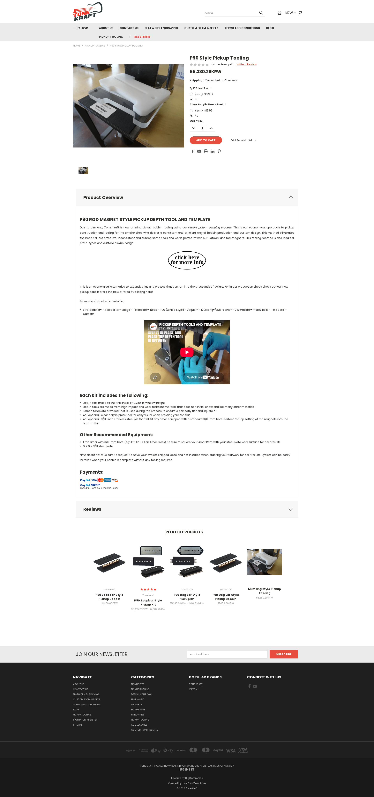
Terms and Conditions (242, 28)
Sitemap (77, 724)
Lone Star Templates (194, 783)
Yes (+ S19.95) (204, 110)
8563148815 (142, 37)
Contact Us (129, 28)
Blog (270, 28)
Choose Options (109, 565)
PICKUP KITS (137, 684)
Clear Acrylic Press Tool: (208, 104)
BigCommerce (194, 778)
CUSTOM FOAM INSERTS (144, 729)
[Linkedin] (212, 151)
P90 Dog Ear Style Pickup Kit (187, 597)
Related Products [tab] (184, 532)
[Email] (199, 151)
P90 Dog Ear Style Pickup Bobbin (226, 597)
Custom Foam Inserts (201, 28)
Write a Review (247, 64)
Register (92, 719)
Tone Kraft (196, 684)
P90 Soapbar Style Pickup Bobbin (109, 597)
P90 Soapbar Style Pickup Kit (148, 603)
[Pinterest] (219, 151)
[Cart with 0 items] (300, 13)
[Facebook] (193, 151)
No (196, 99)
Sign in (77, 719)
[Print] (206, 151)
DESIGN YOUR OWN (142, 694)
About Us (106, 28)
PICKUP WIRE (138, 709)
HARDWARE (137, 714)
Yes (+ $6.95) (204, 94)
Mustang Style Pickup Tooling (264, 591)
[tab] (187, 197)
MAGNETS (136, 704)
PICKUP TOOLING (140, 719)
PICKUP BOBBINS (140, 689)
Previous (364, 785)
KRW (289, 12)
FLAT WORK (137, 699)
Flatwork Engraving (161, 28)
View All (194, 689)
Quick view (109, 558)
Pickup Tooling (111, 37)
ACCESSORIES (139, 724)
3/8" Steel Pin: (201, 88)
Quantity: (196, 121)
